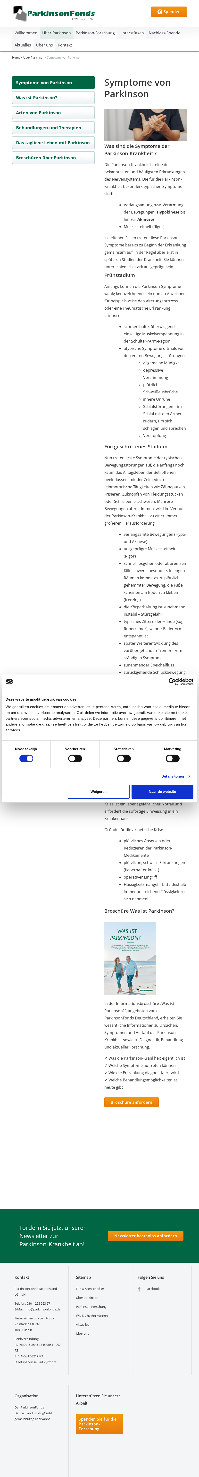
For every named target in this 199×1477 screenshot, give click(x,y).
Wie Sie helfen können (92, 1315)
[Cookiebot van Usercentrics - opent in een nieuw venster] (172, 681)
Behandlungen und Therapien (48, 127)
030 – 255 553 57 (38, 1303)
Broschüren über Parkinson (46, 158)
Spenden (171, 11)
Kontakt (65, 45)
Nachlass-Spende (164, 33)
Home (16, 57)
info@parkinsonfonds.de (42, 1309)
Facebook (152, 1288)
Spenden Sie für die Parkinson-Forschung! (98, 1423)
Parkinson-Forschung (95, 33)
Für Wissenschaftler (90, 1288)
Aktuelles (23, 45)
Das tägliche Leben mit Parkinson (53, 142)
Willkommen (26, 33)
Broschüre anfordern (131, 1102)
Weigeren (99, 791)
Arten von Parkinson (38, 112)
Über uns (44, 45)
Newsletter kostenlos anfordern (145, 1236)
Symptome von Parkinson (44, 82)
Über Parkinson (56, 33)
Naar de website (162, 791)
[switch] (75, 758)
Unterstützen (132, 33)
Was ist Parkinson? (36, 97)
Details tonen (172, 776)
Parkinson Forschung (91, 1306)
